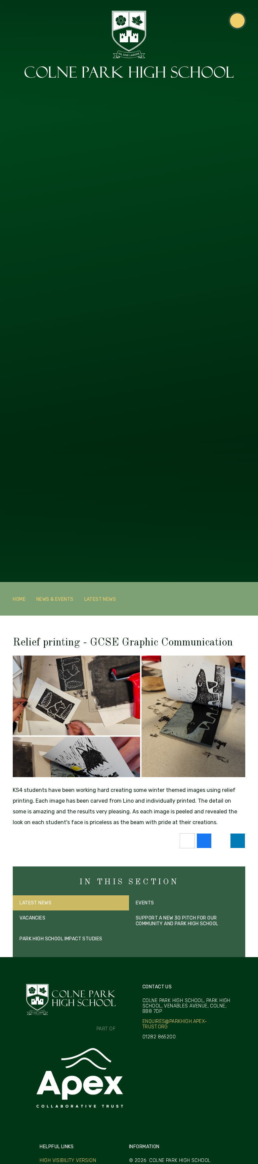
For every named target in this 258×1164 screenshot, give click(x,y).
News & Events (54, 599)
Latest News (100, 599)
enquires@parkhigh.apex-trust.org (174, 1024)
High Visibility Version (68, 1160)
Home (19, 599)
